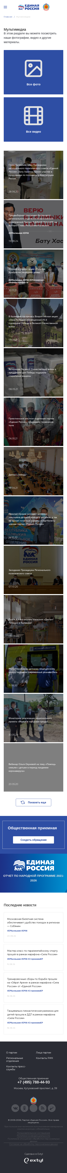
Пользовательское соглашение (33, 1133)
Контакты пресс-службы (16, 1068)
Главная (8, 16)
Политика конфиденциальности (33, 1136)
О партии (11, 1052)
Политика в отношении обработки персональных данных (34, 1140)
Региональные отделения (14, 1059)
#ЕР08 (24, 931)
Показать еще (37, 802)
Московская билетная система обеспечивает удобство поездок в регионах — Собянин (33, 923)
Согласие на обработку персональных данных (33, 1144)
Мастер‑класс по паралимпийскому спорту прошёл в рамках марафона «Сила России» (32, 952)
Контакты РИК (44, 1058)
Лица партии (43, 1052)
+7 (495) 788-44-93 (33, 1082)
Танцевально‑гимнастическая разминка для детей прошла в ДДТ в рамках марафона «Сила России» (32, 1014)
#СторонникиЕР (35, 959)
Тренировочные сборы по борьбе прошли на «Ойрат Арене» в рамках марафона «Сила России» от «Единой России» (33, 983)
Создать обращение (33, 839)
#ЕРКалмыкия (14, 931)
